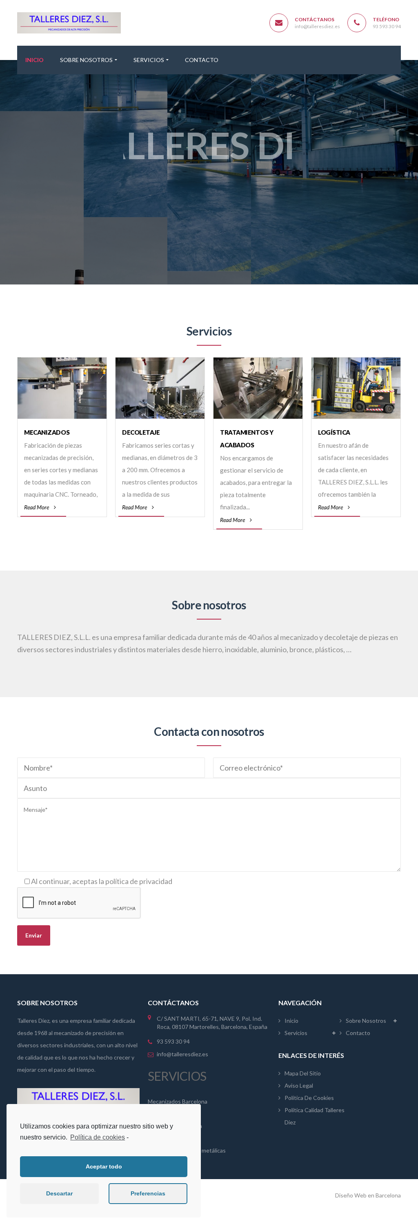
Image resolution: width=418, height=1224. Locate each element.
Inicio (291, 1020)
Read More (36, 507)
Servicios (296, 1032)
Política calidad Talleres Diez (315, 1116)
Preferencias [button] (148, 1193)
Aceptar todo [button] (104, 1166)
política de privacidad (138, 881)
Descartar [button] (59, 1193)
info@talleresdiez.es (317, 26)
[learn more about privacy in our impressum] (130, 1138)
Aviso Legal (299, 1085)
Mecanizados (46, 432)
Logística (334, 432)
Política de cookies (97, 1137)
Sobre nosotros (366, 1020)
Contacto (358, 1032)
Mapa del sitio (303, 1073)
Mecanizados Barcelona (177, 1101)
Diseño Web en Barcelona (368, 1195)
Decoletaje (141, 432)
